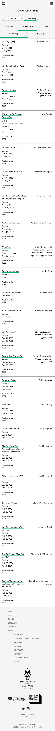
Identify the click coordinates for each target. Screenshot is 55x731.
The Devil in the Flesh (12, 172)
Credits (16, 662)
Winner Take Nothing (11, 311)
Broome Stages (9, 90)
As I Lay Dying (8, 42)
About (11, 631)
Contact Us (18, 635)
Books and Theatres (10, 503)
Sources (12, 627)
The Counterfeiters (10, 271)
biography (9, 27)
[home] (3, 3)
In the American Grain (12, 223)
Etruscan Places (9, 380)
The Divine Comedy (11, 429)
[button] (51, 3)
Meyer (21, 19)
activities (27, 27)
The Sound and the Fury (13, 66)
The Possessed (8, 332)
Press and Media (20, 658)
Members (12, 19)
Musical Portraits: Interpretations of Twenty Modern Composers (13, 449)
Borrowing (13, 34)
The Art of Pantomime (12, 293)
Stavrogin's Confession (12, 356)
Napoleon (6, 247)
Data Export (18, 642)
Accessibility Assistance (27, 725)
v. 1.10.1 (27, 717)
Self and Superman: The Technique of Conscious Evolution (13, 584)
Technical (17, 646)
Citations (17, 654)
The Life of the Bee (10, 148)
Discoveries (13, 623)
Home (3, 19)
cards (46, 27)
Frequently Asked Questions (26, 638)
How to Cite (18, 650)
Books (11, 619)
